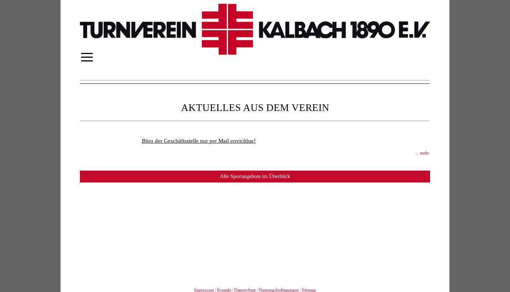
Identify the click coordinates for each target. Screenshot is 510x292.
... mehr (422, 153)
